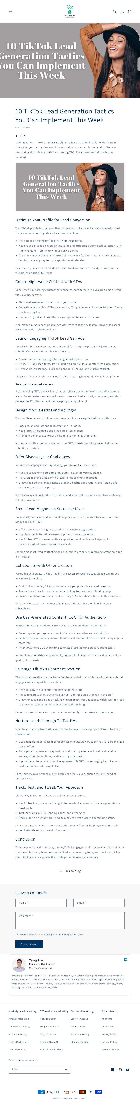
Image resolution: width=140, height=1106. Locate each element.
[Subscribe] (66, 1070)
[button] (10, 11)
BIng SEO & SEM (48, 1034)
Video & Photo (78, 1026)
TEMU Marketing (17, 1049)
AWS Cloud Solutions (51, 1049)
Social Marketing (80, 1034)
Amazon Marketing (19, 1018)
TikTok (73, 152)
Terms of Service (111, 1049)
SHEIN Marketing (18, 1034)
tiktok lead (76, 465)
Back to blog (72, 871)
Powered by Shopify (78, 1098)
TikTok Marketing (18, 1041)
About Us (107, 1018)
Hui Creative (65, 1098)
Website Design (48, 1018)
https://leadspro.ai (41, 968)
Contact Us (108, 1026)
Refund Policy (109, 1041)
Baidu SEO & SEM (49, 1041)
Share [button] (22, 135)
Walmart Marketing (19, 1026)
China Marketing (80, 1041)
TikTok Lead (58, 338)
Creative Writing (79, 1018)
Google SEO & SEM (50, 1026)
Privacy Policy (109, 1034)
